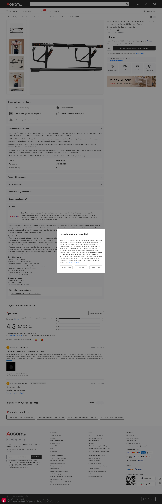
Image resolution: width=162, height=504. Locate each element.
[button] (4, 500)
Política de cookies (75, 262)
